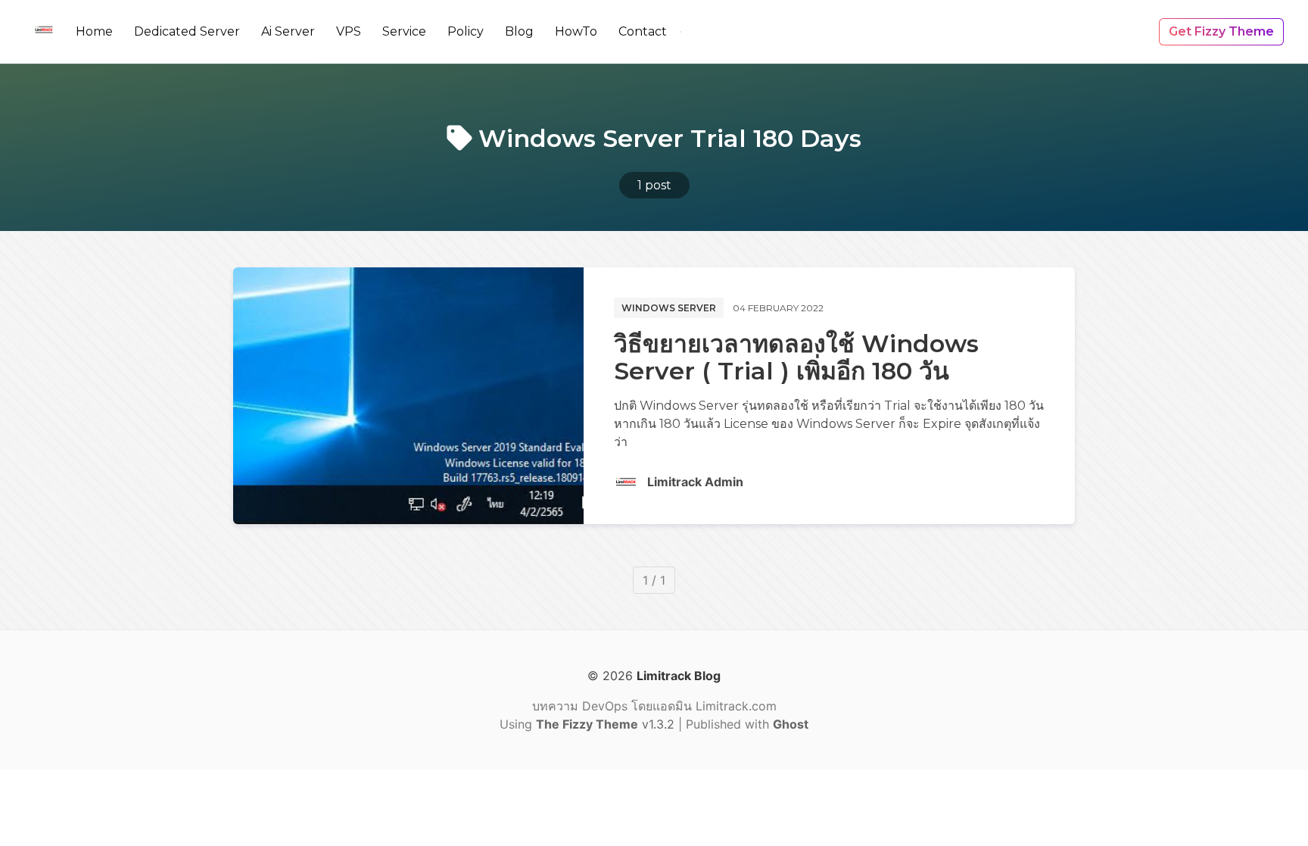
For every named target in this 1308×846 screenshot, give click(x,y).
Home (94, 31)
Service (404, 31)
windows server (668, 308)
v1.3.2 (607, 724)
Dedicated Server (187, 31)
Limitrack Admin (695, 481)
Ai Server (288, 31)
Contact (642, 31)
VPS (348, 31)
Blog (519, 31)
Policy (465, 31)
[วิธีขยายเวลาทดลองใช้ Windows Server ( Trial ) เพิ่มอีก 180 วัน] (408, 395)
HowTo (576, 31)
